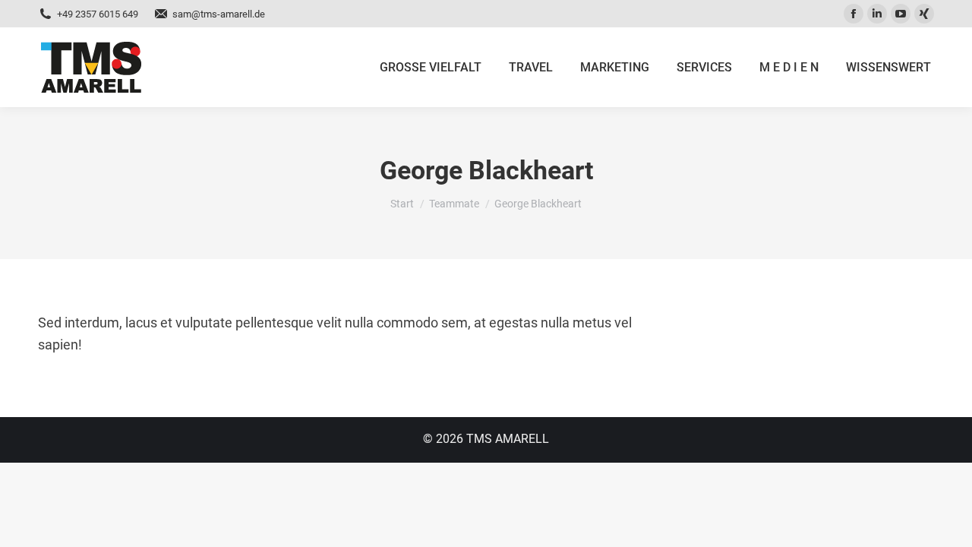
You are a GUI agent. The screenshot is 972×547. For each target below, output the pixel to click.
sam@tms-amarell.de (218, 14)
